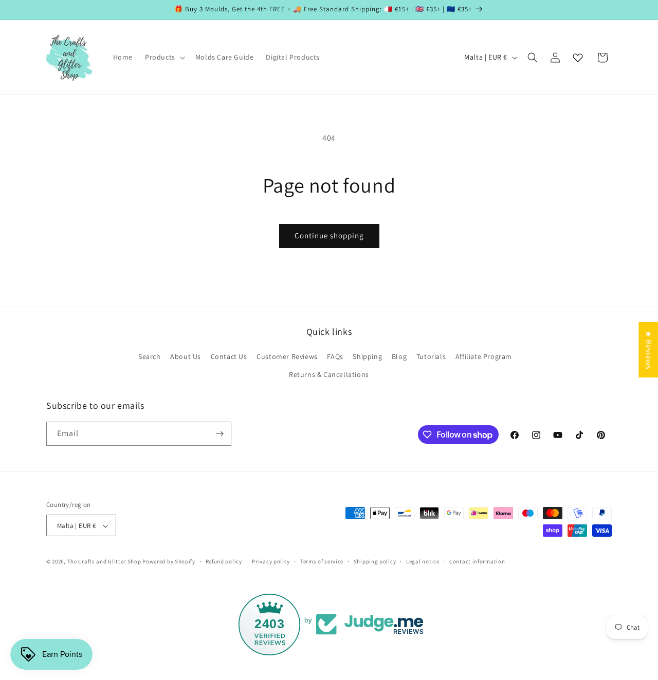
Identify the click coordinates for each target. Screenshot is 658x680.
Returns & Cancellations (329, 375)
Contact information (477, 561)
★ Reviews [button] (648, 349)
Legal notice (422, 561)
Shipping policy (375, 561)
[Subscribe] (219, 434)
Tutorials (431, 356)
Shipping (367, 356)
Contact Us (229, 356)
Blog (399, 356)
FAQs (335, 356)
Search (149, 356)
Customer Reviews (287, 356)
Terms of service (321, 561)
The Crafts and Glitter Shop (104, 561)
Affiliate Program (483, 356)
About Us (185, 356)
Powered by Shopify (168, 561)
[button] (164, 57)
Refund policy (224, 561)
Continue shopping (329, 235)
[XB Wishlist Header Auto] (577, 57)
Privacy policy (271, 561)
